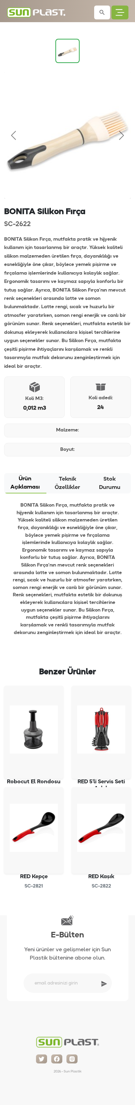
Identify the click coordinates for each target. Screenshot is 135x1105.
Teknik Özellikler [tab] (67, 483)
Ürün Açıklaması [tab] (25, 483)
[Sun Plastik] (67, 1040)
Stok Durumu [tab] (109, 483)
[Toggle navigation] (119, 12)
